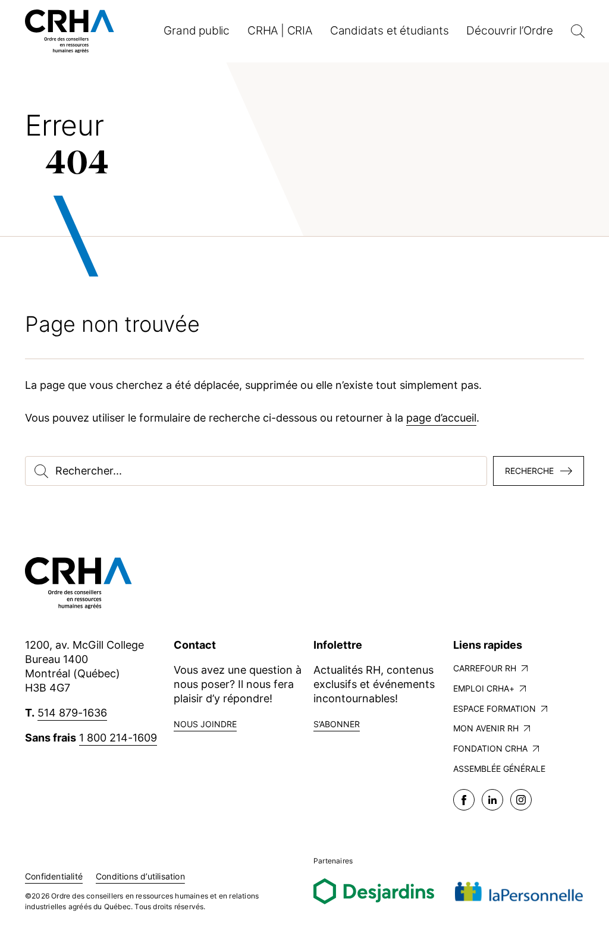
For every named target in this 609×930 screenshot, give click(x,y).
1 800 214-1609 (118, 737)
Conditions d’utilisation (140, 876)
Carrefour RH (484, 668)
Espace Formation (494, 708)
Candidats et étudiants (389, 30)
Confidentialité (54, 876)
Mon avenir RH (486, 728)
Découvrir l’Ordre (509, 30)
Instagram (521, 799)
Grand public (197, 30)
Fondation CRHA (490, 748)
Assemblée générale (499, 769)
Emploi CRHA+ (483, 688)
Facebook (464, 799)
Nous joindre (205, 724)
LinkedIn (492, 799)
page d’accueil (441, 417)
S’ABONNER (336, 724)
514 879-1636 (72, 712)
